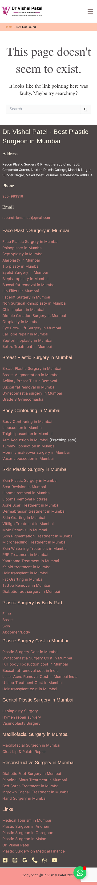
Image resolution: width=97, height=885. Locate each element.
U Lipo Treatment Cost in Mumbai (32, 682)
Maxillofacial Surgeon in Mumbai (31, 745)
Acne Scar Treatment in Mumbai (30, 505)
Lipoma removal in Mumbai (26, 492)
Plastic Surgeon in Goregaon (27, 832)
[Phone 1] (34, 860)
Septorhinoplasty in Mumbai (27, 340)
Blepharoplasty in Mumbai (25, 278)
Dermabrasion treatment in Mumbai (33, 511)
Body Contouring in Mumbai (27, 421)
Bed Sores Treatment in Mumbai (30, 786)
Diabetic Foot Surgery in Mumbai (31, 773)
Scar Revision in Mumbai (24, 486)
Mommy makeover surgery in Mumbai (36, 452)
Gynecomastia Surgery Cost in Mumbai (37, 658)
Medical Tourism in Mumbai (26, 820)
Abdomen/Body (16, 632)
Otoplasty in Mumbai (20, 321)
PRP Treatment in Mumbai (25, 554)
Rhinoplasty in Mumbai (22, 247)
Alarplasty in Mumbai (21, 260)
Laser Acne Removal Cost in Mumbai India (39, 676)
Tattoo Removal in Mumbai (26, 585)
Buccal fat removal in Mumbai (28, 284)
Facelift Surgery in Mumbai (26, 297)
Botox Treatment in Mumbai (27, 346)
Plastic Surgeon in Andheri (25, 826)
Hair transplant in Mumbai (25, 573)
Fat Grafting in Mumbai (22, 579)
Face (6, 613)
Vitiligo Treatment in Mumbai (28, 523)
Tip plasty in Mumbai (21, 266)
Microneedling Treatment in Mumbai (34, 542)
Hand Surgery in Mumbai (24, 798)
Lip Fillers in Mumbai (20, 290)
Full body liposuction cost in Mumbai (35, 664)
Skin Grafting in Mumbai (23, 517)
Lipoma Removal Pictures (25, 499)
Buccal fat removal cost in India (30, 670)
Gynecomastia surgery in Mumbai (32, 393)
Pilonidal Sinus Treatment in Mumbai (34, 779)
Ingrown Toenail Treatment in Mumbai (35, 792)
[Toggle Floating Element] (79, 872)
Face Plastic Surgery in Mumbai (30, 241)
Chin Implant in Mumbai (23, 309)
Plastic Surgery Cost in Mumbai (30, 651)
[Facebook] (5, 860)
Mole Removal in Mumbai (24, 530)
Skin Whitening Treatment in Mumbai (35, 548)
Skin (6, 626)
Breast (8, 619)
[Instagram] (15, 860)
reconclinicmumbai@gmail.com (26, 217)
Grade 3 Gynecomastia (22, 399)
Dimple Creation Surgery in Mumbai (34, 315)
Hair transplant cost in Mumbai (29, 689)
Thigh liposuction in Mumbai (27, 433)
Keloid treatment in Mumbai (26, 567)
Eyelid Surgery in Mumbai (25, 272)
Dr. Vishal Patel (15, 845)
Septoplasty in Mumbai (22, 254)
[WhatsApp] (44, 860)
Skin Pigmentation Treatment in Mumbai (37, 536)
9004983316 (12, 196)
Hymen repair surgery (21, 717)
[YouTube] (54, 860)
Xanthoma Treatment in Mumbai (30, 560)
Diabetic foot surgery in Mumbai (31, 591)
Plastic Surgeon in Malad (24, 838)
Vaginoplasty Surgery (21, 723)
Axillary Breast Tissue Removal (29, 380)
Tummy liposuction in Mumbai (29, 446)
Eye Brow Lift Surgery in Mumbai (31, 328)
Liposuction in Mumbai (22, 427)
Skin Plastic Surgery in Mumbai (29, 480)
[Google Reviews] (25, 860)
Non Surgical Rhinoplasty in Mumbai (34, 303)
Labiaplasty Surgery (20, 711)
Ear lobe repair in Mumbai (25, 334)
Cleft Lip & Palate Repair (24, 751)
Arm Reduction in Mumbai (25, 440)
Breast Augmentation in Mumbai (30, 374)
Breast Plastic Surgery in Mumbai (31, 368)
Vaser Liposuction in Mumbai (28, 458)
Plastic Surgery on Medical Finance (33, 851)
